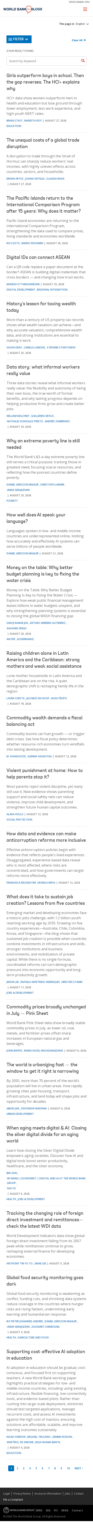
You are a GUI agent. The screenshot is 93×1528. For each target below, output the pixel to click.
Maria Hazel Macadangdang (43, 1050)
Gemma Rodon (62, 1437)
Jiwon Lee (12, 982)
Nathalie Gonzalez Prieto (25, 421)
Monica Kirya (46, 882)
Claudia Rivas (55, 178)
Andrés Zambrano (57, 421)
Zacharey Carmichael (45, 1327)
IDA (48, 1510)
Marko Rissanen (32, 243)
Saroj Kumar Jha (17, 623)
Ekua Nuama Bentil (48, 1442)
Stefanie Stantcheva (61, 347)
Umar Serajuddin (18, 490)
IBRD (39, 1510)
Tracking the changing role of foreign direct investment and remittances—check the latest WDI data (44, 1220)
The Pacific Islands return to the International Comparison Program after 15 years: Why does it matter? (43, 205)
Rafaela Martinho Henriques (40, 982)
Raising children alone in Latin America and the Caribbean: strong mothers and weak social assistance (44, 660)
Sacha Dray (14, 347)
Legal (6, 1493)
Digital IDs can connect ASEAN (38, 257)
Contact (78, 1493)
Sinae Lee (40, 1263)
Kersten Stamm (72, 982)
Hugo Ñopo (59, 698)
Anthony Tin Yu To (19, 1263)
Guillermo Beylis (42, 416)
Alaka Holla (14, 814)
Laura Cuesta (15, 698)
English (80, 23)
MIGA (64, 1510)
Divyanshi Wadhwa (34, 1108)
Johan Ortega (35, 178)
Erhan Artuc (15, 178)
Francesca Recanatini (21, 882)
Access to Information (47, 1493)
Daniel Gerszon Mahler (22, 484)
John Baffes (14, 1050)
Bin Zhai (11, 1173)
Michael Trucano (39, 1437)
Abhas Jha (12, 1108)
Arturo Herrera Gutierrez (48, 623)
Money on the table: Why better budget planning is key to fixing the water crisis (42, 574)
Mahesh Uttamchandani (23, 284)
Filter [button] (18, 39)
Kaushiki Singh (16, 628)
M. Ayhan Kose (16, 756)
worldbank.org (79, 2)
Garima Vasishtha (39, 756)
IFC (56, 1510)
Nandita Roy (33, 120)
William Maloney (17, 416)
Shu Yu (11, 1188)
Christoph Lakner (52, 484)
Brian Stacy (14, 120)
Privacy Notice (22, 1493)
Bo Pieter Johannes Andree (24, 1321)
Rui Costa (13, 243)
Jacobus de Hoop (37, 698)
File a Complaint (13, 1499)
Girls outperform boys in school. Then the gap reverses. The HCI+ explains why (45, 82)
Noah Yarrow (16, 1437)
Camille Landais (34, 347)
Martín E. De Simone (20, 1442)
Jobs (67, 1493)
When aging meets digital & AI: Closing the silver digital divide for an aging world (46, 1135)
